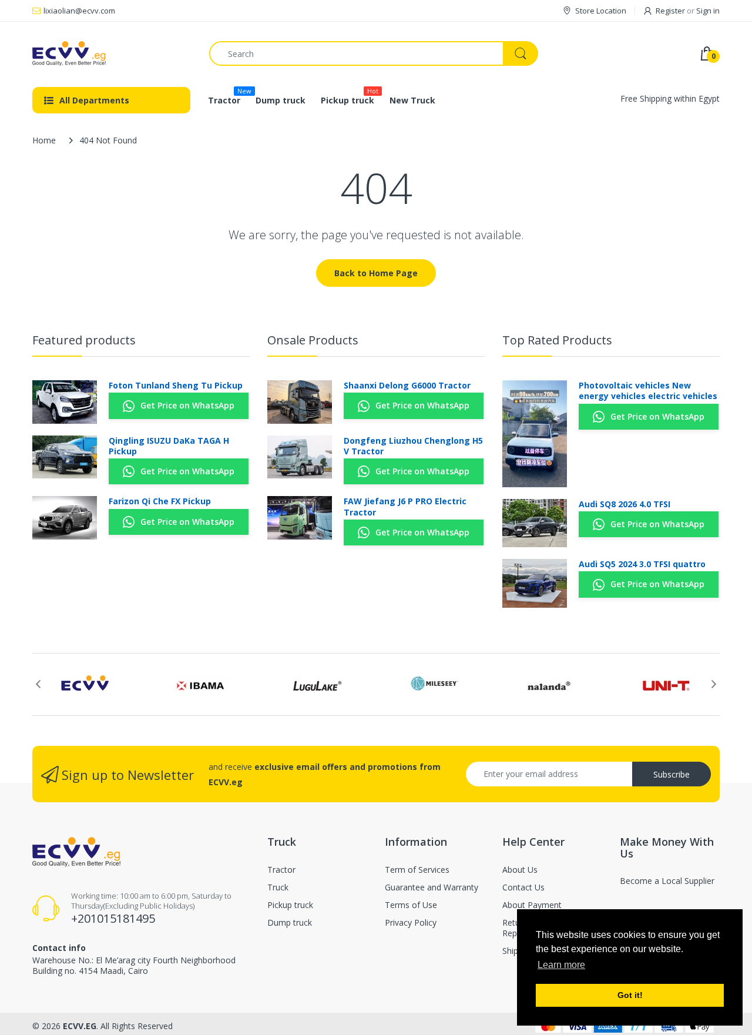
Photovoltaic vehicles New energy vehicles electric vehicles (648, 390)
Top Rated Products (557, 340)
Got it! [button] (630, 995)
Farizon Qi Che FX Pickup (160, 501)
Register (670, 10)
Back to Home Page (376, 273)
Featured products (84, 340)
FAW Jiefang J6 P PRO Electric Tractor (405, 506)
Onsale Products (312, 340)
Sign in (708, 10)
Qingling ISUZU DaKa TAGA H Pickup (169, 446)
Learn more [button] (561, 965)
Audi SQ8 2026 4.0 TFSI (624, 504)
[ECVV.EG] (112, 53)
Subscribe (671, 774)
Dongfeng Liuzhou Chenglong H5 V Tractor (413, 446)
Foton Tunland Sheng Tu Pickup (176, 385)
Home (44, 140)
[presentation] (38, 684)
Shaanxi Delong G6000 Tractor (407, 385)
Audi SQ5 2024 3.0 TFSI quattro (642, 564)
